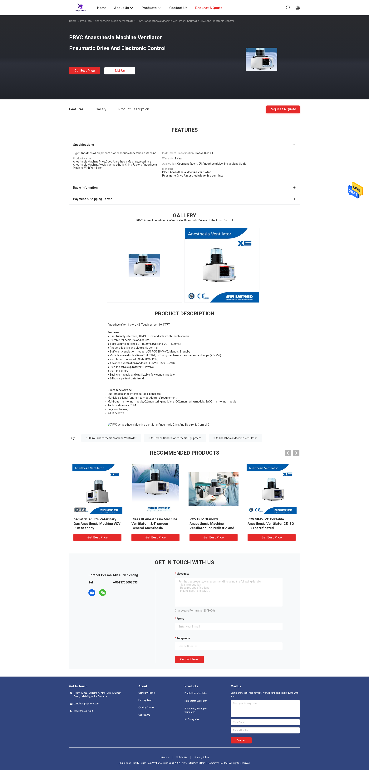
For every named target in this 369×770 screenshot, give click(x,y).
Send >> (241, 740)
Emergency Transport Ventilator (195, 710)
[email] (91, 592)
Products (86, 20)
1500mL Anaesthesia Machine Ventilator (111, 438)
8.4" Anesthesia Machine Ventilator (235, 438)
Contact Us (144, 714)
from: (180, 618)
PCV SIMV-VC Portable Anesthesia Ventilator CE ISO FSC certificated (184, 523)
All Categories (191, 719)
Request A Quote (283, 109)
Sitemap (164, 757)
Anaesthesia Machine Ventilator (115, 20)
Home (72, 20)
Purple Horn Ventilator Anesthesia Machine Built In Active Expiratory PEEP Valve (300, 523)
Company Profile (146, 693)
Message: (182, 573)
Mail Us (120, 70)
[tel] (113, 592)
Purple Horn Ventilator (195, 693)
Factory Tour (145, 700)
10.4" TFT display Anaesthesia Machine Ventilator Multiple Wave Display (243, 523)
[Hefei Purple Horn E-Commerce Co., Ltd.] (80, 7)
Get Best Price (85, 70)
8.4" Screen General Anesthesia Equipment (175, 438)
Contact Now (189, 659)
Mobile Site (181, 757)
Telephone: (183, 638)
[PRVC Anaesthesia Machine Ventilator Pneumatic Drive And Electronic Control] (261, 59)
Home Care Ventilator (195, 701)
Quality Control (146, 707)
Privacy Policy (201, 757)
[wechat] (102, 592)
